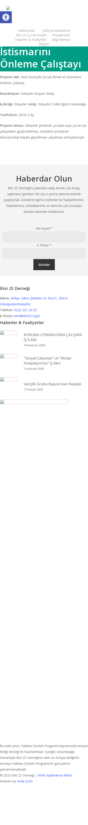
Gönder (44, 264)
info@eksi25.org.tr (27, 316)
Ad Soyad (44, 228)
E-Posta (44, 245)
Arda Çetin (25, 781)
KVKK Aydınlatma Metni (55, 775)
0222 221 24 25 (25, 310)
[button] (6, 17)
